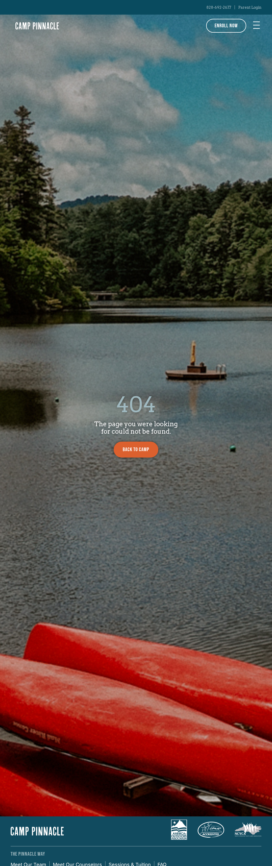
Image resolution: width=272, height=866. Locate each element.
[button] (257, 26)
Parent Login (249, 7)
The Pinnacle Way (28, 854)
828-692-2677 (218, 7)
